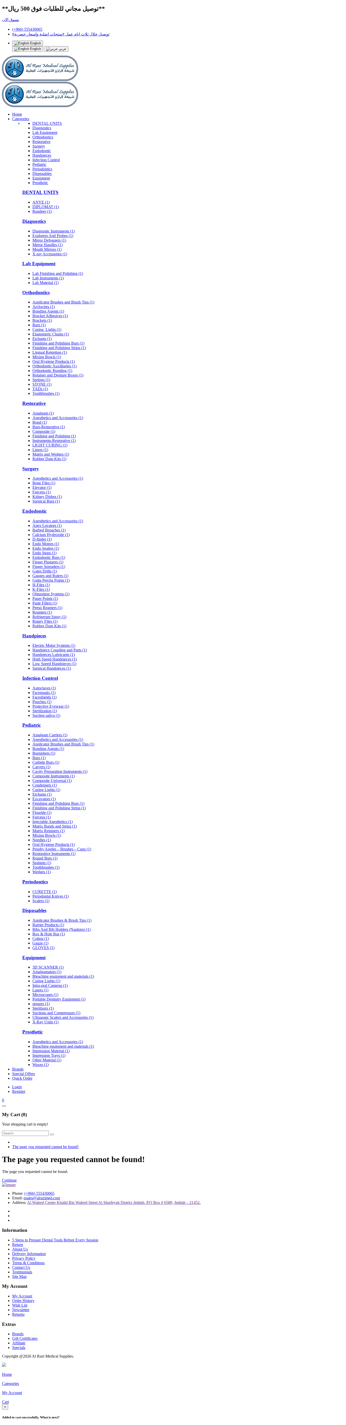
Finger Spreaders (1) (48, 566)
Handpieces (41, 155)
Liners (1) (40, 450)
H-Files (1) (41, 585)
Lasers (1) (40, 990)
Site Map (19, 1276)
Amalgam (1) (43, 413)
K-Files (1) (41, 589)
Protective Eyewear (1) (50, 706)
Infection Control (46, 160)
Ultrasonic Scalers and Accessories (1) (62, 1017)
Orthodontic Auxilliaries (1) (54, 366)
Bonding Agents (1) (48, 311)
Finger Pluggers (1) (47, 562)
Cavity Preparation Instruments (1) (59, 771)
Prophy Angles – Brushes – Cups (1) (61, 849)
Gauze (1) (40, 943)
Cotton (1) (40, 938)
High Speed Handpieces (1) (54, 659)
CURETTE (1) (44, 891)
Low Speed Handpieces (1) (54, 664)
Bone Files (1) (43, 483)
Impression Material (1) (51, 1051)
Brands (18, 1069)
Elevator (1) (41, 487)
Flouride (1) (41, 812)
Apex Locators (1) (47, 525)
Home (17, 114)
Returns (18, 1314)
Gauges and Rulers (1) (50, 576)
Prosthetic (40, 183)
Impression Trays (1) (48, 1055)
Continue (9, 1180)
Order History (23, 1300)
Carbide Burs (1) (45, 762)
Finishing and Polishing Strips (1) (59, 348)
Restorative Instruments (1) (53, 853)
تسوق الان (10, 19)
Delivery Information (29, 1254)
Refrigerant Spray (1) (49, 617)
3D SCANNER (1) (48, 967)
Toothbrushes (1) (46, 393)
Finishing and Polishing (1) (54, 436)
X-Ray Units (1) (45, 1022)
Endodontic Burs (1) (48, 557)
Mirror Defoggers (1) (49, 240)
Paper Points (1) (45, 598)
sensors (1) (41, 1004)
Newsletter (20, 1310)
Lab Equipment (44, 132)
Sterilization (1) (44, 711)
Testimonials (22, 1272)
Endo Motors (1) (45, 544)
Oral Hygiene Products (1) (53, 361)
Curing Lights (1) (46, 790)
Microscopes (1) (45, 994)
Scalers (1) (40, 901)
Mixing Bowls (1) (46, 357)
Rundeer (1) (42, 211)
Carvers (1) (41, 767)
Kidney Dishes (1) (47, 496)
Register (18, 1091)
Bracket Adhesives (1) (50, 316)
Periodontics (42, 169)
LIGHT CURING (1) (49, 445)
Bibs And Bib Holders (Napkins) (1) (61, 929)
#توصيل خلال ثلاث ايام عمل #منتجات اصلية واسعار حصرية (60, 34)
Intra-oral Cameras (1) (50, 985)
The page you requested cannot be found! (45, 1147)
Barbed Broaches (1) (49, 530)
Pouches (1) (41, 702)
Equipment (41, 178)
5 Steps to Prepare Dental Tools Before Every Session (55, 1240)
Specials (18, 1347)
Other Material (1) (46, 1060)
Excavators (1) (44, 799)
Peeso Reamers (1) (47, 607)
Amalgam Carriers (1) (49, 735)
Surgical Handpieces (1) (51, 668)
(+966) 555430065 (27, 29)
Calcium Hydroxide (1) (51, 534)
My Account (22, 1296)
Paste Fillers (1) (44, 603)
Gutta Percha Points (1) (51, 580)
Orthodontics (42, 137)
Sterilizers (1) (43, 1008)
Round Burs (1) (44, 858)
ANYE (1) (41, 202)
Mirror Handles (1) (47, 245)
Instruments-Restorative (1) (54, 440)
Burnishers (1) (43, 753)
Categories (20, 119)
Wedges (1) (41, 872)
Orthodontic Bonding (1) (52, 370)
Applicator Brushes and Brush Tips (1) (63, 302)
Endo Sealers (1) (45, 548)
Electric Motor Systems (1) (53, 645)
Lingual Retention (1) (49, 352)
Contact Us (21, 1267)
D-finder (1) (42, 539)
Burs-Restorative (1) (48, 427)
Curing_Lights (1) (46, 329)
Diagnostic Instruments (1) (53, 231)
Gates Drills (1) (44, 571)
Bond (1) (39, 422)
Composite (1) (43, 431)
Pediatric (39, 164)
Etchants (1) (42, 338)
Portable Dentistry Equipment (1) (58, 999)
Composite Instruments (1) (53, 776)
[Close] (4, 1106)
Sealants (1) (41, 863)
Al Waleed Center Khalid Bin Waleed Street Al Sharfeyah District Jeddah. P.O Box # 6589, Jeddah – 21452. (114, 1202)
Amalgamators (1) (46, 972)
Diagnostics (41, 128)
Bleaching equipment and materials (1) (63, 976)
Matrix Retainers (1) (48, 831)
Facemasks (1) (43, 692)
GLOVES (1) (43, 948)
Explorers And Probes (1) (52, 236)
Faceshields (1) (44, 697)
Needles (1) (41, 840)
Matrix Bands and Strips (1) (54, 826)
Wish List (19, 1305)
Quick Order (22, 1078)
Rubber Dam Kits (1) (49, 459)
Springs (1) (41, 380)
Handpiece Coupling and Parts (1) (59, 650)
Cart (5, 1402)
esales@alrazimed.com (42, 1198)
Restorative (41, 141)
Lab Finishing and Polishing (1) (57, 273)
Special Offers (23, 1074)
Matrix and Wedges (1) (50, 454)
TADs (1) (40, 389)
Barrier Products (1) (48, 925)
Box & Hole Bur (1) (48, 934)
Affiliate (18, 1343)
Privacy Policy (23, 1258)
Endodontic (41, 151)
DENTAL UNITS (47, 123)
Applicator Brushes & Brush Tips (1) (61, 920)
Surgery (38, 146)
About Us (20, 1249)
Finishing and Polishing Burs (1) (58, 343)
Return (17, 1244)
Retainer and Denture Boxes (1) (57, 375)
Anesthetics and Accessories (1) (57, 418)
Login (17, 1087)
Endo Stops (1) (44, 553)
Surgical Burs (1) (46, 501)
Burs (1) (39, 325)
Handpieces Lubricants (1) (53, 654)
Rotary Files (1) (44, 621)
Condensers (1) (44, 785)
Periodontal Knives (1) (50, 896)
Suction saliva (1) (46, 715)
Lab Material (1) (45, 282)
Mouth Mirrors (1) (47, 249)
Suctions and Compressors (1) (56, 1013)
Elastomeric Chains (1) (50, 334)
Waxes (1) (40, 1064)
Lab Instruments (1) (48, 278)
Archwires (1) (43, 307)
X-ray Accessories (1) (49, 254)
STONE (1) (41, 384)
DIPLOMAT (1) (45, 207)
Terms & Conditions (28, 1263)
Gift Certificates (24, 1338)
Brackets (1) (42, 320)
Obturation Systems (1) (50, 594)
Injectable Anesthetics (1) (52, 822)
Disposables (42, 173)
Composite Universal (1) (52, 780)
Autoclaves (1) (44, 688)
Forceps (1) (41, 492)
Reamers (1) (42, 612)
